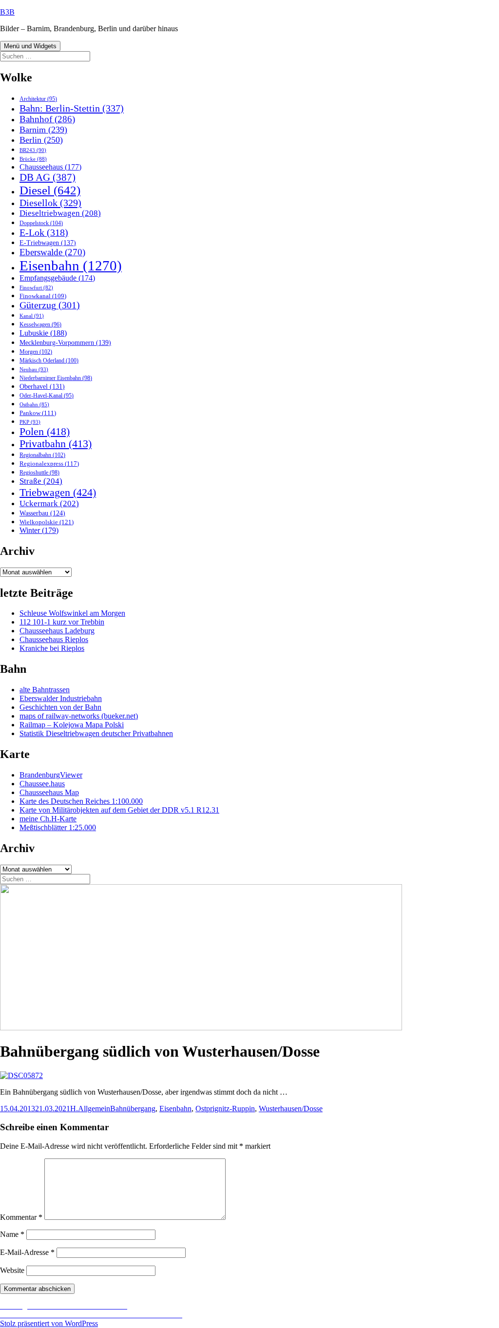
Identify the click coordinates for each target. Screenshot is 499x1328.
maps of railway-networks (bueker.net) (78, 716)
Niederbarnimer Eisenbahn (55, 378)
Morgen (35, 351)
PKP (29, 422)
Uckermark (49, 503)
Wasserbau (42, 513)
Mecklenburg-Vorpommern (65, 342)
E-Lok (43, 232)
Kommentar (21, 1217)
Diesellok (50, 202)
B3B (7, 12)
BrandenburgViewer (50, 775)
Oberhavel (42, 386)
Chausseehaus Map (49, 792)
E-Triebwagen (47, 243)
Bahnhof (47, 119)
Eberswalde (52, 252)
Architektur (38, 99)
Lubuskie (43, 333)
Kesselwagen (40, 325)
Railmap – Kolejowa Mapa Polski (71, 725)
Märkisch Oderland (48, 360)
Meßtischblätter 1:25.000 (57, 827)
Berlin (41, 140)
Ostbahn (34, 404)
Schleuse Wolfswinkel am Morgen (72, 613)
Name (12, 1234)
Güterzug (49, 305)
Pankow (37, 413)
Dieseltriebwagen (60, 213)
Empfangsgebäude (57, 278)
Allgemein (94, 1108)
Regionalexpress (49, 463)
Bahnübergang (132, 1108)
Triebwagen (57, 492)
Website (12, 1270)
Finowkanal (42, 296)
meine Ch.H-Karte (48, 819)
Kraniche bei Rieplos (51, 648)
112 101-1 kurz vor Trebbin (61, 622)
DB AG (47, 177)
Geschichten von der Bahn (60, 707)
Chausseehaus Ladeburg (57, 630)
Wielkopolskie (46, 522)
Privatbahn (55, 444)
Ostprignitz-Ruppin (225, 1108)
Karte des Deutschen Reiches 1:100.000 (81, 801)
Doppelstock (41, 223)
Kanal (31, 316)
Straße (40, 481)
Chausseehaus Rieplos (53, 639)
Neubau (33, 369)
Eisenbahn (70, 265)
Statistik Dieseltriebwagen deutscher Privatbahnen (96, 733)
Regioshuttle (39, 472)
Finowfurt (36, 287)
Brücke (33, 159)
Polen (44, 431)
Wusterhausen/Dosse (291, 1108)
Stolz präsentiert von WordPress (49, 1323)
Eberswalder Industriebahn (60, 698)
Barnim (43, 129)
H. (74, 1108)
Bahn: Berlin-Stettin (71, 108)
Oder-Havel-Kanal (46, 396)
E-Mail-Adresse (27, 1252)
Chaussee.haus (42, 783)
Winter (38, 530)
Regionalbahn (42, 455)
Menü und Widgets (30, 46)
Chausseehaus (50, 167)
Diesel (49, 190)
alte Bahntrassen (44, 689)
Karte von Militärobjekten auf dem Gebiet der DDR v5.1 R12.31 (119, 810)
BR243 (32, 150)
